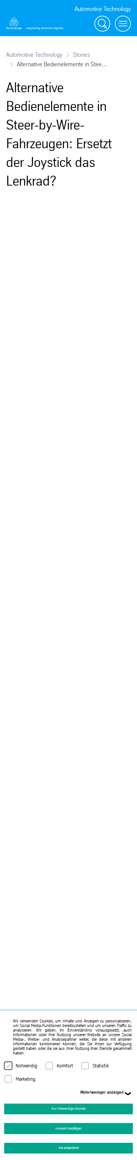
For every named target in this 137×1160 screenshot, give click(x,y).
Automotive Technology (34, 54)
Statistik (100, 1066)
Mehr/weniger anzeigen (102, 1092)
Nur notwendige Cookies (68, 1108)
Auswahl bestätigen (68, 1128)
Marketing (25, 1079)
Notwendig (26, 1066)
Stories (81, 54)
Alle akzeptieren (68, 1148)
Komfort (65, 1066)
